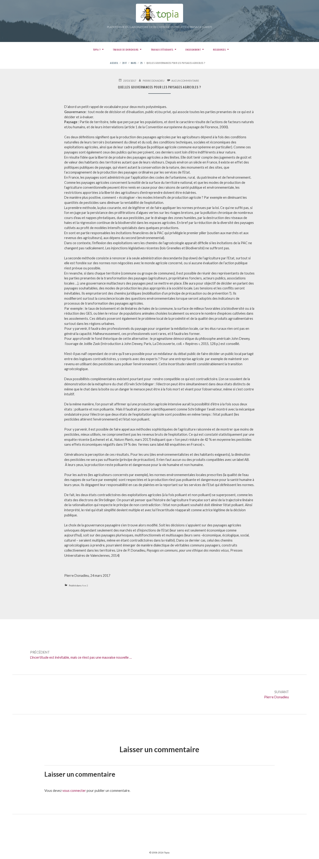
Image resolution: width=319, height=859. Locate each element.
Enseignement (193, 49)
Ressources (219, 49)
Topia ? (97, 49)
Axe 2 (85, 585)
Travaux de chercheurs (125, 49)
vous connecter (74, 791)
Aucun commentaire (185, 80)
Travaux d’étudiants (162, 49)
